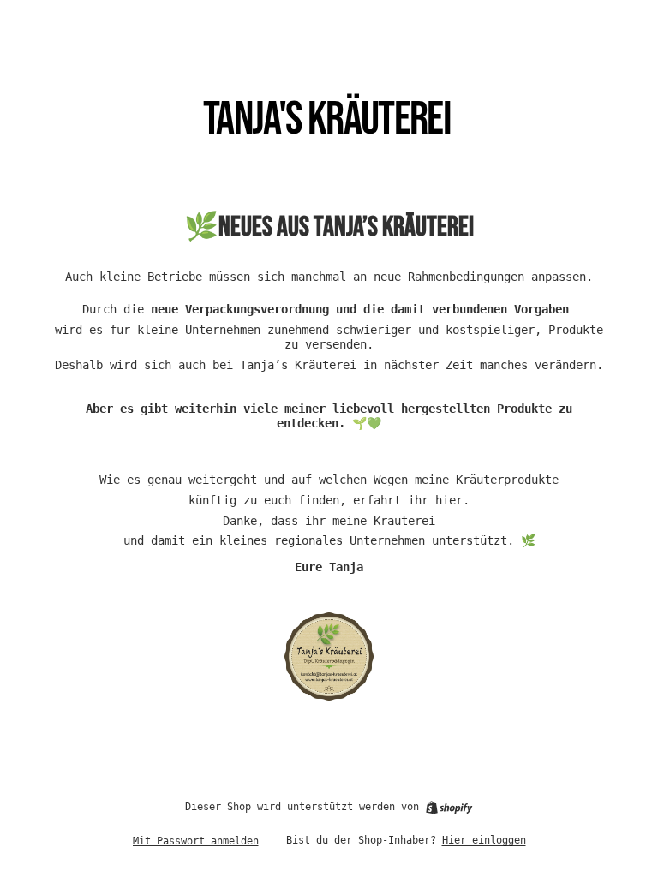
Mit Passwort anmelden (196, 841)
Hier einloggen (484, 840)
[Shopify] (449, 807)
